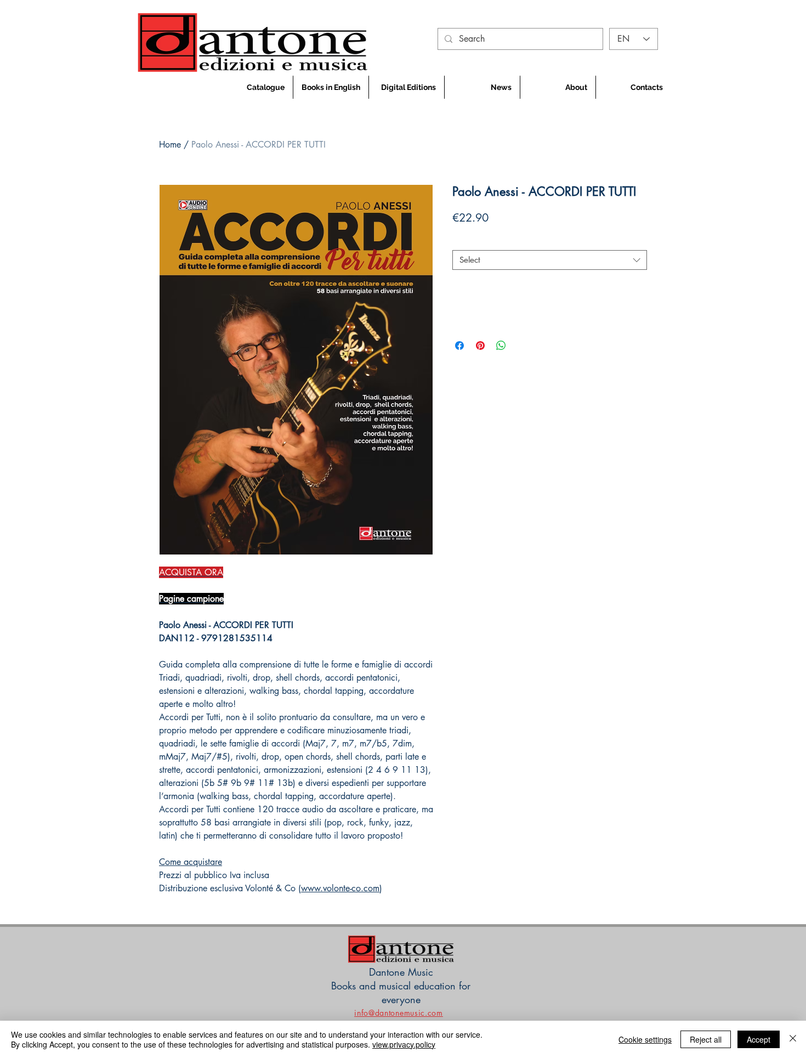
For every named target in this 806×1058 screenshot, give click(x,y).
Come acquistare (190, 862)
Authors (469, 241)
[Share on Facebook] (459, 345)
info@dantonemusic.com (398, 1013)
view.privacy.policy (403, 1044)
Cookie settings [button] (645, 1039)
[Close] (792, 1039)
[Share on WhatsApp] (501, 345)
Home (170, 144)
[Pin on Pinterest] (480, 345)
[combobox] (549, 260)
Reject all (706, 1039)
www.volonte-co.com (340, 888)
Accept (758, 1039)
